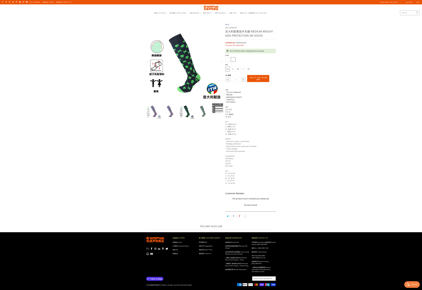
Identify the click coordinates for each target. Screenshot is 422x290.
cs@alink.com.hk (260, 258)
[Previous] (148, 61)
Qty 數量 (228, 75)
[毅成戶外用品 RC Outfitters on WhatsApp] (23, 2)
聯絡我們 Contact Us (64, 2)
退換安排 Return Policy (205, 250)
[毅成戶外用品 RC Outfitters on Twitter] (20, 2)
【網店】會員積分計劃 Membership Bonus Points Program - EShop (236, 259)
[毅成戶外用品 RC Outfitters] (211, 7)
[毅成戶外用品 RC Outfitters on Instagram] (9, 2)
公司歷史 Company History (181, 246)
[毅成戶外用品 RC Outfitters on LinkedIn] (13, 2)
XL (248, 69)
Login (410, 2)
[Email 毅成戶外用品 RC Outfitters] (3, 2)
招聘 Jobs (175, 250)
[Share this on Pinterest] (239, 216)
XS (227, 69)
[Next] (221, 61)
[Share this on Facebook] (233, 216)
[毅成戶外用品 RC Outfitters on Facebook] (6, 2)
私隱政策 (175, 253)
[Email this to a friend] (245, 216)
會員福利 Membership (232, 242)
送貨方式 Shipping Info (205, 246)
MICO (227, 24)
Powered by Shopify (186, 285)
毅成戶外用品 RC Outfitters (159, 285)
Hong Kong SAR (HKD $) (389, 2)
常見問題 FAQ (203, 242)
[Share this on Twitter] (227, 216)
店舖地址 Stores (48, 2)
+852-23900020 (34, 2)
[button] (161, 13)
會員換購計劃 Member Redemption (235, 269)
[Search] (417, 12)
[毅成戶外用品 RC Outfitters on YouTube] (27, 2)
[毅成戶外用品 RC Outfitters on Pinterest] (16, 2)
